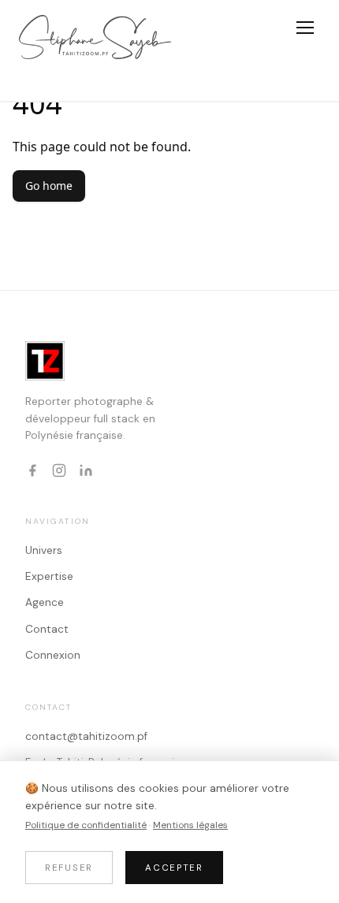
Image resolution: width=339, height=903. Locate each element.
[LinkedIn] (86, 470)
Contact (47, 629)
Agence (44, 602)
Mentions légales (190, 825)
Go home (49, 185)
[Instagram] (59, 470)
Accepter (174, 868)
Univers (43, 550)
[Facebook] (32, 470)
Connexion (52, 655)
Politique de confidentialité (86, 825)
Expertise (49, 576)
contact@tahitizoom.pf (86, 736)
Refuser (69, 868)
